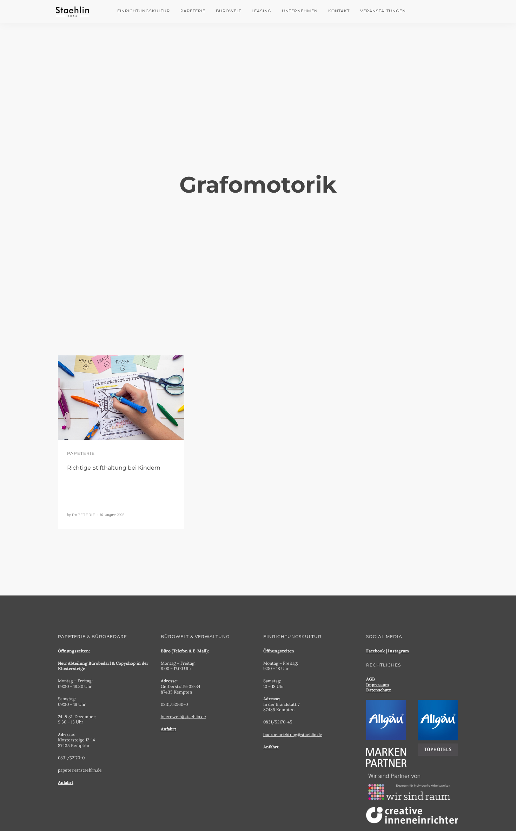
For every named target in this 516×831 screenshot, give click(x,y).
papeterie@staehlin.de (80, 770)
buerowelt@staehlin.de (183, 716)
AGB (370, 679)
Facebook (375, 650)
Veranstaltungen (383, 10)
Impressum (377, 684)
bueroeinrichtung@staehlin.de (292, 734)
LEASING (261, 10)
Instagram (398, 650)
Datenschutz (378, 689)
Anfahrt (65, 782)
